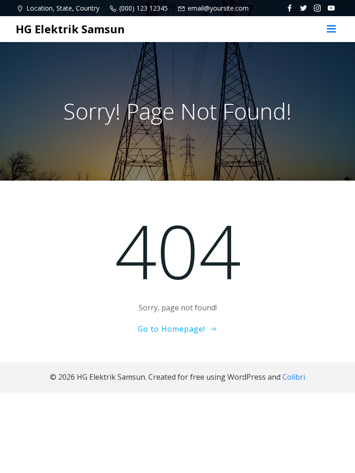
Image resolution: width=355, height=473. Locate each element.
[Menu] (331, 29)
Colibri (293, 377)
